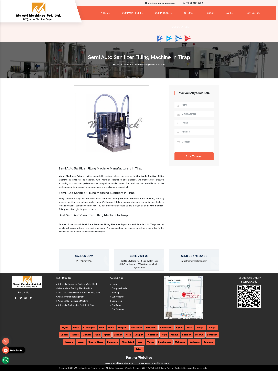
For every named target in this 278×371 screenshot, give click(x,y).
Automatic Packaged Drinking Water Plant (77, 284)
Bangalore (112, 342)
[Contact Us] (5, 341)
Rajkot (179, 327)
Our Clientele (180, 27)
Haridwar (69, 342)
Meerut (199, 334)
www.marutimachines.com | (154, 363)
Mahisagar (180, 342)
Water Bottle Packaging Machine (72, 301)
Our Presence (118, 296)
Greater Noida (95, 342)
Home (106, 13)
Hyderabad (152, 334)
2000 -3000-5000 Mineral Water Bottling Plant (78, 292)
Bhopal (64, 334)
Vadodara (195, 342)
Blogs (210, 13)
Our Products (163, 13)
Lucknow (186, 334)
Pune (97, 334)
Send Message (194, 156)
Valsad (150, 342)
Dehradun (212, 334)
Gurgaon (122, 327)
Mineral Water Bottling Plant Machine (74, 288)
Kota (128, 334)
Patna (76, 327)
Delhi (101, 327)
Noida (111, 327)
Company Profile (132, 13)
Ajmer (107, 334)
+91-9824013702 (194, 3)
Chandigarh (89, 327)
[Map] (183, 297)
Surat (190, 327)
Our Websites (117, 309)
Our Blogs (116, 305)
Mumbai (87, 334)
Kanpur (174, 334)
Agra (164, 334)
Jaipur (81, 342)
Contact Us (253, 13)
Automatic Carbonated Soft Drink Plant (76, 305)
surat (140, 342)
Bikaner (118, 334)
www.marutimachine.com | (120, 363)
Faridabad (151, 327)
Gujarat (65, 327)
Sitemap (189, 13)
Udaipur (139, 334)
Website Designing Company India (191, 368)
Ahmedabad (166, 327)
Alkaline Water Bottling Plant (70, 296)
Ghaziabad (136, 327)
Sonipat (212, 327)
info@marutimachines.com (161, 3)
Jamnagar (208, 342)
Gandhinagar (164, 342)
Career (230, 13)
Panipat (200, 327)
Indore (75, 334)
